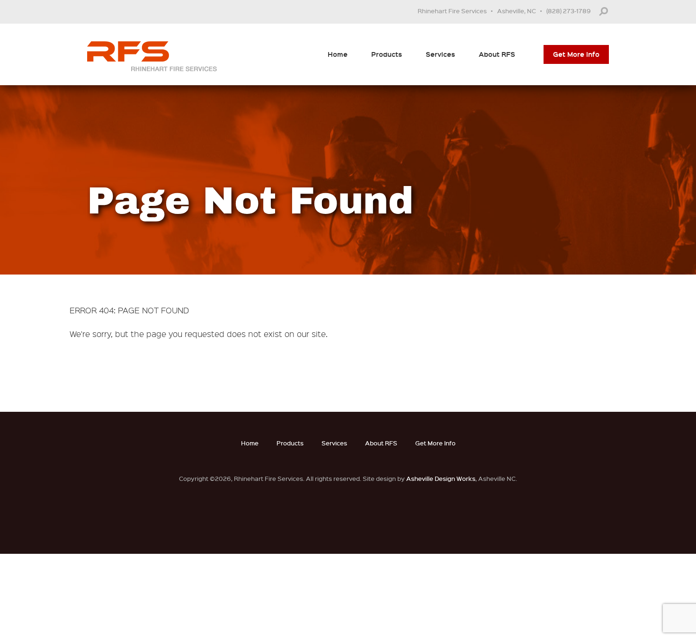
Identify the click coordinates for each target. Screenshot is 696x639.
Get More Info (576, 54)
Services (440, 54)
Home (338, 54)
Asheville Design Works (440, 478)
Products (386, 54)
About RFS (497, 54)
